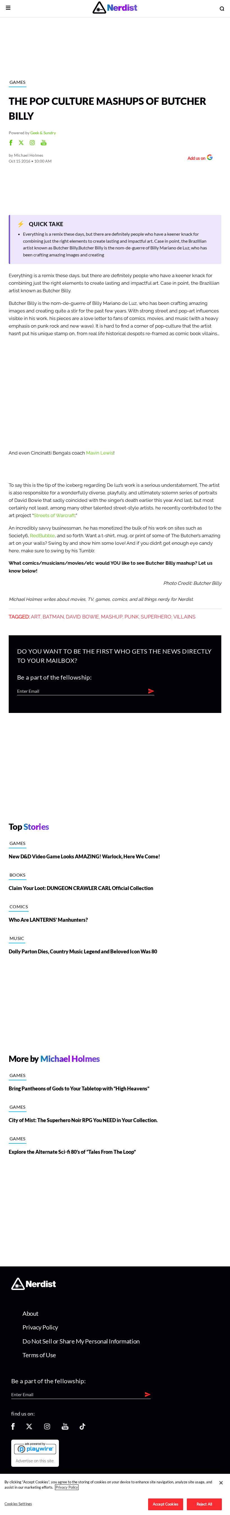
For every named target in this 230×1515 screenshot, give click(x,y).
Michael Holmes (28, 155)
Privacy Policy (40, 1327)
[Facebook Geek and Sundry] (11, 143)
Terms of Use (39, 1355)
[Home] (33, 1288)
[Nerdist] (115, 8)
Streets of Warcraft (54, 515)
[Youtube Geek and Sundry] (44, 143)
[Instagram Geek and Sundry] (32, 143)
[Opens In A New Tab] (35, 1448)
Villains (184, 617)
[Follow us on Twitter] (29, 1428)
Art (36, 617)
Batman (53, 617)
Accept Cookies (165, 1504)
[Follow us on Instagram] (47, 1428)
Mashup (112, 617)
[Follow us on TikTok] (82, 1428)
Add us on (195, 159)
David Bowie (82, 617)
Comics (19, 906)
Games (18, 82)
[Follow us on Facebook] (13, 1428)
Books (18, 874)
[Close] (221, 1483)
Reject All (204, 1504)
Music (17, 938)
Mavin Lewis (99, 453)
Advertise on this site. (35, 1461)
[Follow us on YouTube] (65, 1428)
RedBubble (42, 535)
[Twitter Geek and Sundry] (21, 143)
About (30, 1313)
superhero (156, 617)
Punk (132, 617)
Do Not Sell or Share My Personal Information (81, 1341)
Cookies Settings (18, 1504)
